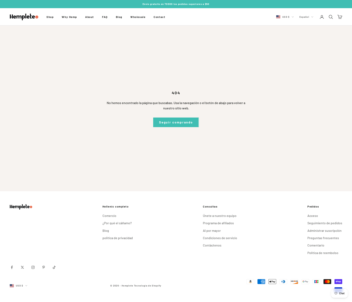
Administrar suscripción (324, 230)
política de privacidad (117, 238)
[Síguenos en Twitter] (22, 267)
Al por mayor (212, 230)
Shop (50, 17)
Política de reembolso (322, 253)
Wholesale (137, 17)
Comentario (315, 245)
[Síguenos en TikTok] (54, 267)
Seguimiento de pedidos (324, 223)
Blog (119, 17)
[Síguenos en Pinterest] (44, 267)
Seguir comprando (176, 122)
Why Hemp (69, 17)
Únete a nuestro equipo (219, 216)
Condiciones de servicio (220, 238)
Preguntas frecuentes (323, 238)
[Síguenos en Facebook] (12, 267)
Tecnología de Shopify (148, 285)
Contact (159, 17)
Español (304, 17)
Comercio (109, 216)
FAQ (105, 17)
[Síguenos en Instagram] (33, 267)
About (89, 17)
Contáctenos (212, 245)
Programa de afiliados (218, 223)
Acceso (312, 216)
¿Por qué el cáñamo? (117, 223)
